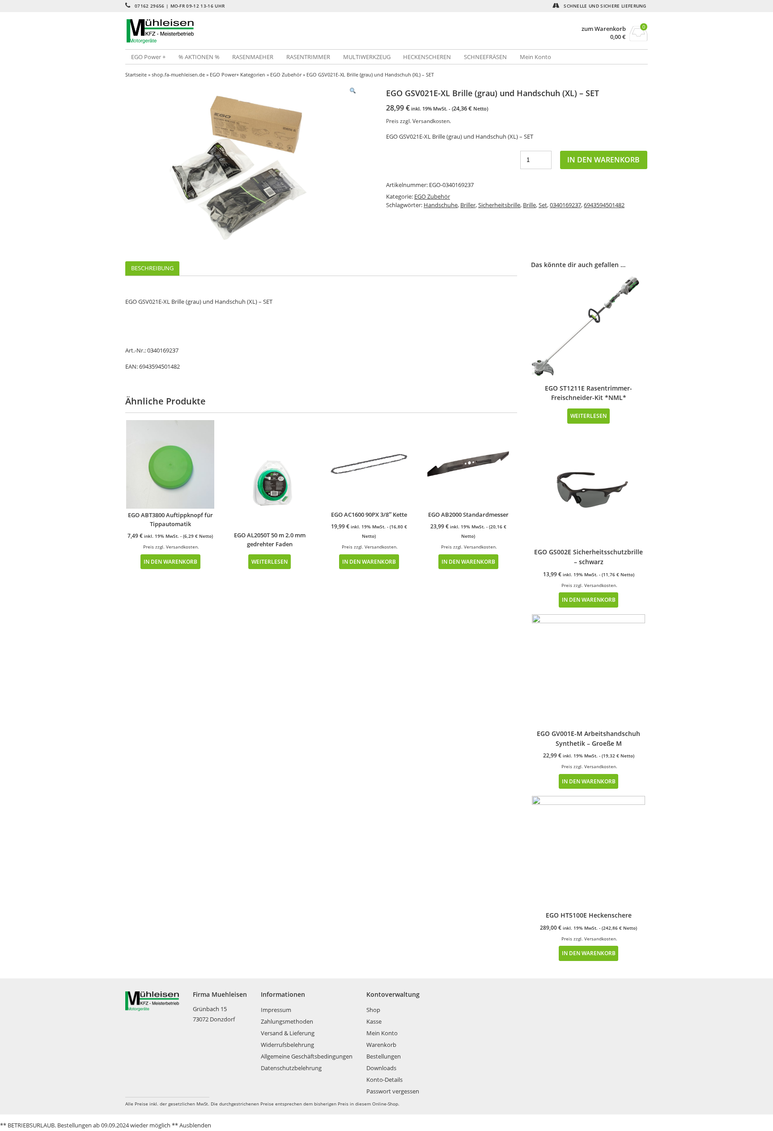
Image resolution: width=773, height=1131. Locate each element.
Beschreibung (152, 268)
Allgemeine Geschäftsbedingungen (307, 1056)
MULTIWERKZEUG (367, 57)
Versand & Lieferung (287, 1033)
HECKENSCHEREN (427, 57)
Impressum (276, 1010)
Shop (373, 1010)
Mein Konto (535, 57)
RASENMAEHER (252, 57)
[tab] (152, 268)
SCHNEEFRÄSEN (485, 57)
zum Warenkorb (604, 29)
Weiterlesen (269, 561)
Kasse (374, 1021)
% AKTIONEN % (199, 57)
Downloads (381, 1068)
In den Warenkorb (603, 160)
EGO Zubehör (286, 74)
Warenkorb (381, 1045)
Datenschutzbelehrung (291, 1068)
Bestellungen (383, 1056)
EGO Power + (148, 57)
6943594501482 (604, 205)
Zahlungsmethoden (287, 1021)
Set (543, 205)
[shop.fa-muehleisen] (255, 31)
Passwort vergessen (392, 1091)
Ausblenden (195, 1125)
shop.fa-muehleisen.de (178, 74)
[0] (638, 38)
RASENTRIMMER (308, 57)
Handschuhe (441, 205)
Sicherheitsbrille (499, 205)
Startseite (136, 74)
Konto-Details (384, 1080)
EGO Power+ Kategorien (237, 74)
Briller (468, 205)
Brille (529, 205)
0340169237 (565, 205)
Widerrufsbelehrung (287, 1045)
